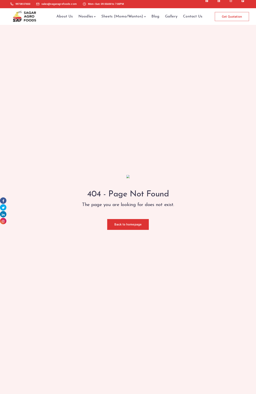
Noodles (85, 16)
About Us (64, 16)
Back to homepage (128, 224)
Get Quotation (232, 16)
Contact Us (192, 16)
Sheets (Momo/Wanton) (122, 16)
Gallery (171, 16)
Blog (155, 16)
